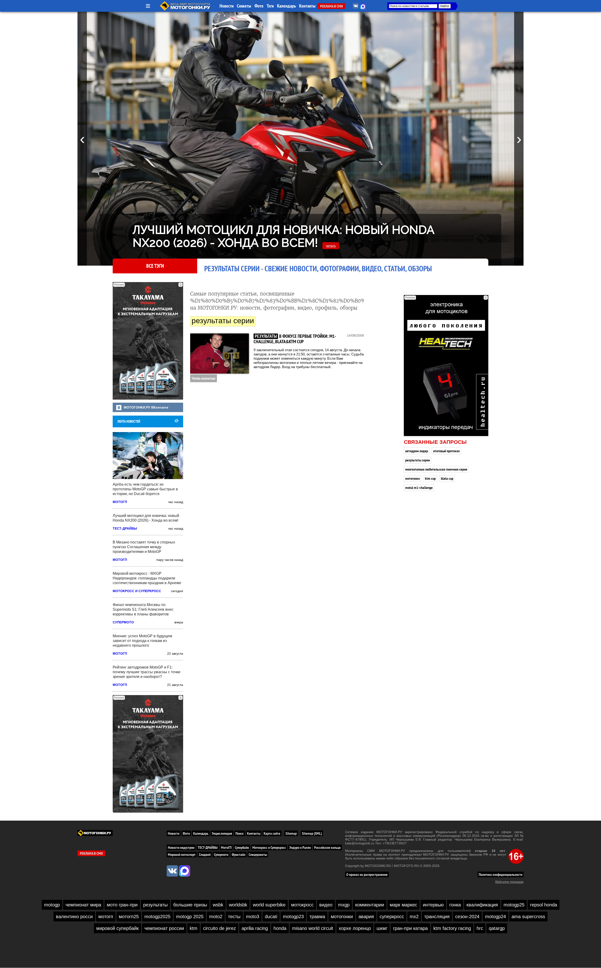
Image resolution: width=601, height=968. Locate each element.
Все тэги (155, 266)
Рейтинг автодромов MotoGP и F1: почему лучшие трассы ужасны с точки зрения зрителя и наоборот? (146, 672)
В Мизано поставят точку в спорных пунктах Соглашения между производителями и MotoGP (144, 547)
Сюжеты (244, 6)
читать (331, 246)
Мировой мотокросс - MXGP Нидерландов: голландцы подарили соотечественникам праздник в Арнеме (147, 578)
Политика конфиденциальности (500, 874)
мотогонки (412, 478)
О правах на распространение (367, 874)
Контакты (307, 6)
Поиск (239, 833)
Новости (227, 6)
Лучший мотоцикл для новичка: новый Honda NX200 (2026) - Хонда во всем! (283, 236)
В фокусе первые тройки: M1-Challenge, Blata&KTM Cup (295, 339)
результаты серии (417, 460)
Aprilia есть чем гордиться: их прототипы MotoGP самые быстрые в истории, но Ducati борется (145, 489)
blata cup (447, 478)
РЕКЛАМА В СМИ (331, 6)
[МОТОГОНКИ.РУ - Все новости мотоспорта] (185, 9)
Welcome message (509, 882)
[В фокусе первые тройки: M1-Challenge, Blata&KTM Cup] (219, 354)
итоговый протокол (446, 451)
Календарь (286, 6)
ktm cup (430, 478)
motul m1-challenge (419, 487)
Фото (258, 6)
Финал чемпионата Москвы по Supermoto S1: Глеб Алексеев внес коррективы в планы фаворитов (143, 609)
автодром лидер (416, 451)
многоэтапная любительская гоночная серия (436, 469)
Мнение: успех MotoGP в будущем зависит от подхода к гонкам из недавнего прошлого (142, 640)
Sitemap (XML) (312, 833)
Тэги (270, 6)
